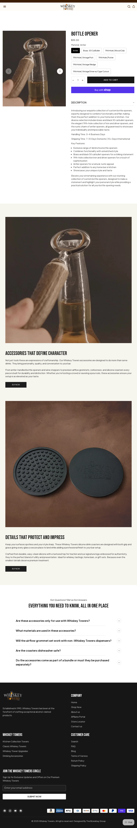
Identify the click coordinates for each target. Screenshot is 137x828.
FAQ (73, 746)
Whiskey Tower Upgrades (15, 751)
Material (78, 45)
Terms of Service (79, 755)
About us (75, 712)
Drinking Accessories (13, 755)
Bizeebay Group (98, 821)
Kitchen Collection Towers (16, 741)
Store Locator (78, 721)
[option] (34, 68)
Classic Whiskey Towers (14, 746)
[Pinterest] (21, 811)
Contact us (76, 726)
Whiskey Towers (47, 821)
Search (74, 741)
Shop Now (76, 707)
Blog (73, 751)
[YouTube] (15, 811)
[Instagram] (10, 811)
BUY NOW (16, 385)
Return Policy (77, 760)
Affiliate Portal (78, 716)
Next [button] (60, 71)
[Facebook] (5, 811)
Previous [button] (9, 71)
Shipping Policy (78, 765)
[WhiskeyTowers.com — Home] (13, 697)
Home (74, 702)
